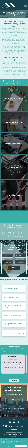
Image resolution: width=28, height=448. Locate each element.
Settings (7, 446)
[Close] (26, 439)
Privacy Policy (8, 442)
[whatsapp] (18, 422)
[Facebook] (14, 422)
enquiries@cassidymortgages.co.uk (14, 432)
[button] (25, 5)
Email (3, 259)
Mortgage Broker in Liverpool (11, 38)
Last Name (17, 252)
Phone (16, 259)
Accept (20, 446)
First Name (4, 252)
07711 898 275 (14, 429)
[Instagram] (10, 422)
